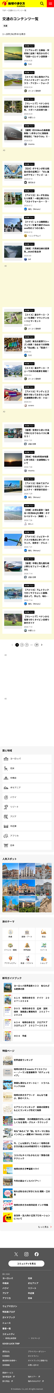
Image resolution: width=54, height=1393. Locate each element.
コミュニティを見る (26, 1263)
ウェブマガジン (9, 1306)
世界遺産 (27, 949)
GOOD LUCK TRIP (11, 1343)
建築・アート (27, 936)
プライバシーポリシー (37, 1351)
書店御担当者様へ (9, 1360)
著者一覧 (6, 1328)
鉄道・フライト (27, 963)
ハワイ (13, 797)
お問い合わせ (33, 1365)
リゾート (14, 807)
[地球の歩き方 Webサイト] (13, 4)
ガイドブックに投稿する (38, 1360)
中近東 (13, 826)
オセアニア (15, 787)
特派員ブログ (8, 1311)
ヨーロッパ (15, 758)
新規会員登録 (10, 1338)
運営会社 (6, 1351)
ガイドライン (33, 1356)
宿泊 (43, 936)
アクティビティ (10, 963)
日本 (12, 845)
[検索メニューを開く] (42, 3)
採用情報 (6, 1365)
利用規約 (6, 1356)
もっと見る (43, 1226)
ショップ (43, 963)
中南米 (13, 778)
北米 (12, 768)
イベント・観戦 (10, 949)
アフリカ (14, 836)
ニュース (6, 1322)
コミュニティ (8, 1333)
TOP (4, 10)
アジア (13, 816)
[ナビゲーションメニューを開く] (50, 3)
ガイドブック (8, 1317)
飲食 (10, 936)
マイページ (35, 1338)
